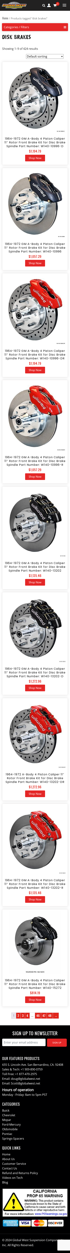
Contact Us (9, 1168)
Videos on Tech (12, 1178)
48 (49, 1015)
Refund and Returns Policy (20, 1173)
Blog (5, 1182)
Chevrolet (8, 1115)
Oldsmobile (10, 1129)
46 (37, 1015)
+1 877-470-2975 (26, 1074)
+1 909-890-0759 (32, 1069)
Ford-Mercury (11, 1124)
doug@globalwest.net (25, 1079)
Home (5, 18)
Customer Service (14, 1164)
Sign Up (56, 1042)
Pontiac (7, 1134)
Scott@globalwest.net (25, 1083)
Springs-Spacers (13, 1139)
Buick (5, 1110)
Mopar (6, 1120)
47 (44, 1015)
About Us (8, 1159)
